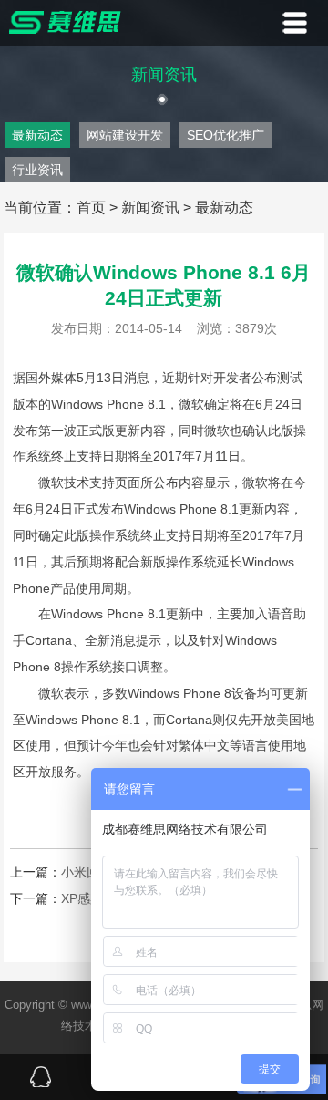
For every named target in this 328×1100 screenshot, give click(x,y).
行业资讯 (37, 169)
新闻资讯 (150, 207)
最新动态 (37, 135)
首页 (91, 207)
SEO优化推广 (225, 135)
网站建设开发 (125, 135)
